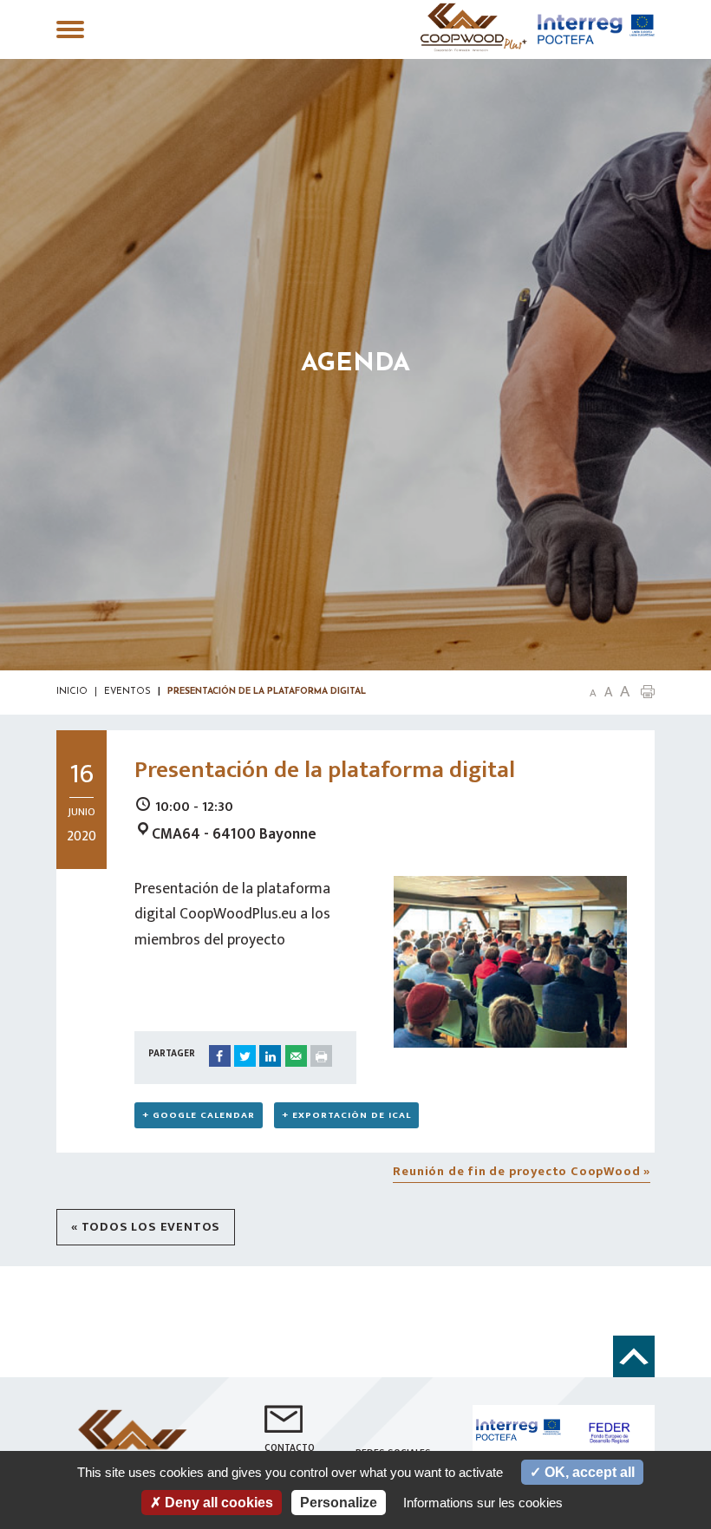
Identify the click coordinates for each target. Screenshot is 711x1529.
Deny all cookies (217, 1502)
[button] (648, 690)
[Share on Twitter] (245, 1056)
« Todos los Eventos (145, 1227)
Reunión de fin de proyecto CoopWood (521, 1171)
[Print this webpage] (321, 1056)
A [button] (593, 693)
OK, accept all (588, 1472)
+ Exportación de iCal (346, 1115)
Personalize (338, 1502)
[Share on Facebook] (220, 1056)
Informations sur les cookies (483, 1502)
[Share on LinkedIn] (270, 1056)
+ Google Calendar (198, 1115)
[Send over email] (296, 1056)
